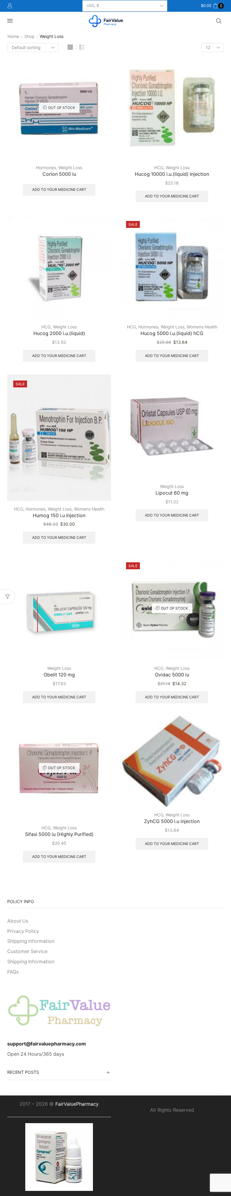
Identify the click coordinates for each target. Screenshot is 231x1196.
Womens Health (202, 326)
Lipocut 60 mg (172, 493)
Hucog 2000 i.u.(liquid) (59, 333)
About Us (17, 921)
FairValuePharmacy (77, 1104)
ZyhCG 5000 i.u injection (172, 821)
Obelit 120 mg (59, 675)
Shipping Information (30, 941)
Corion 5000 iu (59, 174)
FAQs (13, 972)
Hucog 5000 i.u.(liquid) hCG (171, 333)
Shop (29, 36)
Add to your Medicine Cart (59, 189)
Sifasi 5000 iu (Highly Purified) (59, 834)
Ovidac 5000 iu (172, 675)
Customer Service (27, 951)
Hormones (46, 167)
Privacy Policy (23, 931)
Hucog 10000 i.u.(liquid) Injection (172, 174)
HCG (158, 167)
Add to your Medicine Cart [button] (172, 196)
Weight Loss (70, 167)
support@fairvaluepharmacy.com (46, 1044)
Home (13, 36)
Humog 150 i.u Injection (59, 515)
